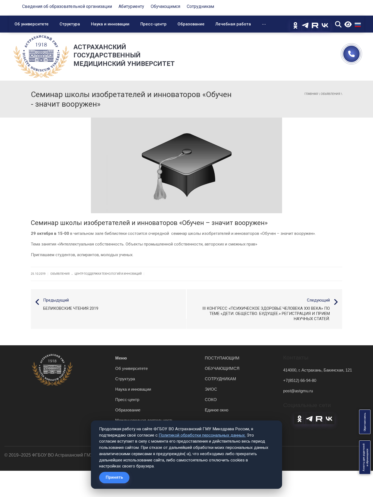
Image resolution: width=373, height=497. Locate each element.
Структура (70, 24)
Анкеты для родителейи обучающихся (365, 457)
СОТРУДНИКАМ (220, 378)
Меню (121, 358)
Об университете (31, 24)
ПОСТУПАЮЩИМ (222, 358)
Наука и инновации (110, 24)
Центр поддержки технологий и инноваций (108, 273)
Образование (191, 24)
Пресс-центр (153, 24)
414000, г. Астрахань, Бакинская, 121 (317, 370)
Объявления (330, 94)
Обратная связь (364, 422)
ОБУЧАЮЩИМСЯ (222, 368)
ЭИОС (211, 389)
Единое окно (216, 410)
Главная (311, 94)
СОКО (211, 399)
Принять (114, 477)
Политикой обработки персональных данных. (202, 435)
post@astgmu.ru (298, 390)
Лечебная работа (233, 24)
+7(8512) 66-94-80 (299, 380)
